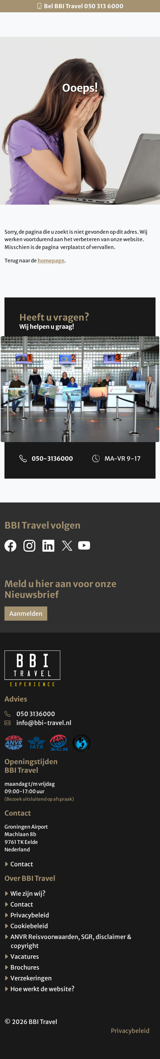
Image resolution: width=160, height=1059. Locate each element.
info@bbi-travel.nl (43, 723)
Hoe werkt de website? (41, 989)
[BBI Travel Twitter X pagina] (68, 548)
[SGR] (59, 742)
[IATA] (36, 742)
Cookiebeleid (28, 926)
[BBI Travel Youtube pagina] (85, 548)
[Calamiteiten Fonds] (82, 742)
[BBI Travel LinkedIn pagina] (49, 548)
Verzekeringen (30, 978)
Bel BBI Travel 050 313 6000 (84, 6)
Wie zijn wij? (27, 893)
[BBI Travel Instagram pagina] (30, 548)
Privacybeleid (29, 915)
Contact (21, 864)
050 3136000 (35, 714)
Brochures (24, 967)
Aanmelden (25, 613)
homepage (51, 261)
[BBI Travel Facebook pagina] (11, 548)
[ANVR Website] (13, 742)
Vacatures (24, 956)
